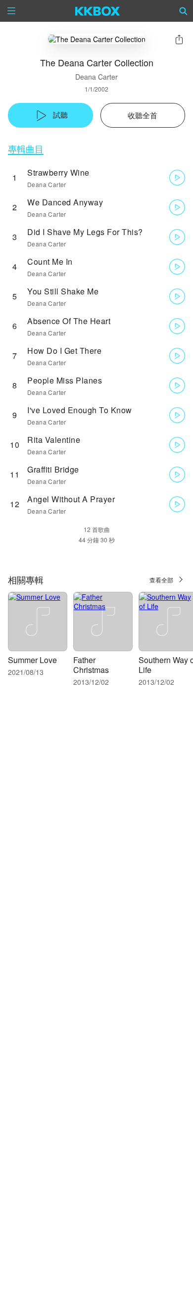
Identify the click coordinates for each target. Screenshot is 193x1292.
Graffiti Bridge (53, 469)
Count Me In (50, 261)
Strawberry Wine (58, 172)
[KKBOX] (98, 11)
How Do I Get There (64, 350)
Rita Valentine (53, 439)
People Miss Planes (64, 380)
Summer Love (32, 660)
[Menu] (11, 11)
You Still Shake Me (62, 291)
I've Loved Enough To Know (79, 410)
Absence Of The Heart (68, 321)
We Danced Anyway (65, 202)
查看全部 (161, 579)
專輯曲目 (26, 149)
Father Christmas (91, 664)
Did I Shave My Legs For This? (85, 232)
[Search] (184, 11)
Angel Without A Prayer (71, 499)
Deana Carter (96, 77)
